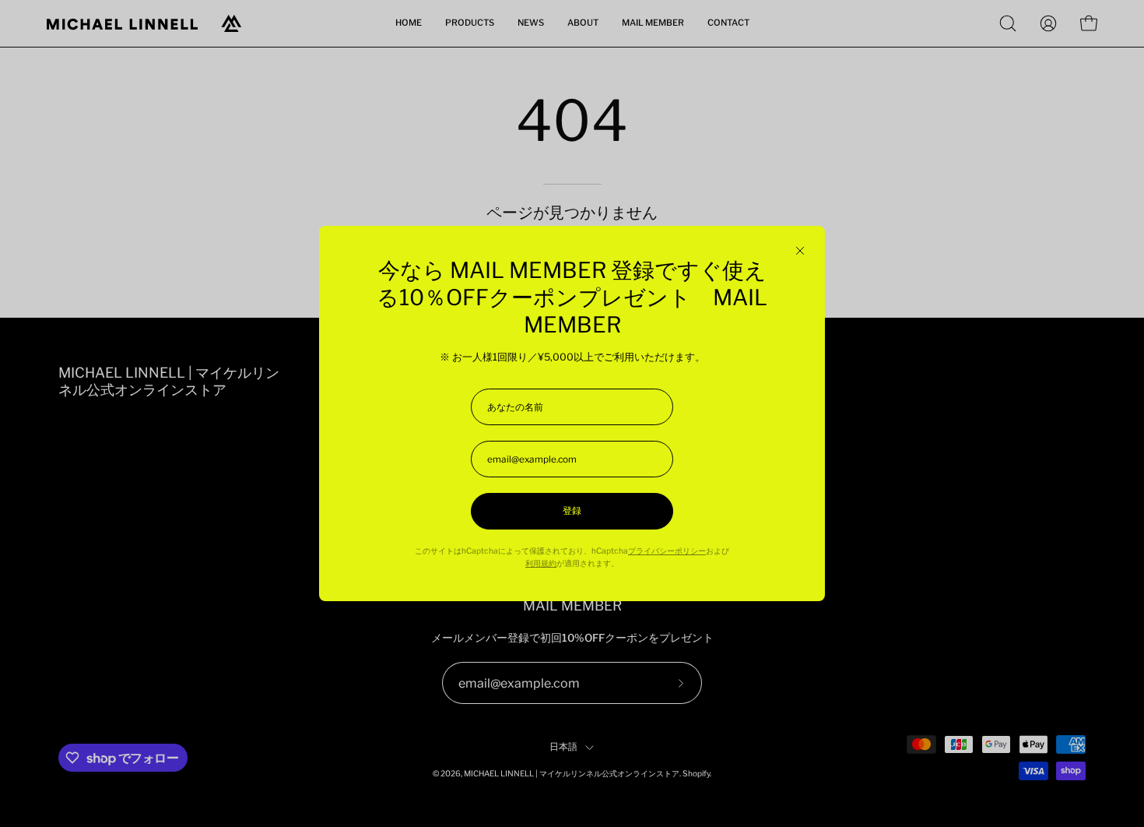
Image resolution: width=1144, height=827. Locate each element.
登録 (572, 510)
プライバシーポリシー (667, 551)
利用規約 (540, 563)
